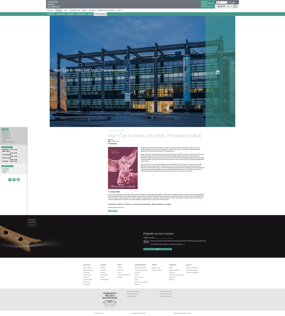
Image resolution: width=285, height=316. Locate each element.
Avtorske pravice (98, 313)
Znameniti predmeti (157, 270)
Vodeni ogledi (104, 275)
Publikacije (172, 272)
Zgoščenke (172, 277)
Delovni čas (120, 270)
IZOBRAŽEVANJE (140, 265)
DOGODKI (103, 265)
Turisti (136, 279)
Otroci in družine (139, 277)
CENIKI (4, 172)
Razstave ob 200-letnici (192, 267)
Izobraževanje (75, 10)
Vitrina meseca (87, 275)
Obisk (65, 10)
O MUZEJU (204, 1)
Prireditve (102, 267)
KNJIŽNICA (204, 5)
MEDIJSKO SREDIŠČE (207, 3)
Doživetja (137, 272)
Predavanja (103, 270)
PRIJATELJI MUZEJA (207, 6)
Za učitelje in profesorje (141, 270)
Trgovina (92, 10)
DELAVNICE (70, 14)
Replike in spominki (174, 270)
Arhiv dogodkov (100, 14)
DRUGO (90, 14)
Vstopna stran (110, 130)
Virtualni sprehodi (87, 279)
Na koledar (112, 211)
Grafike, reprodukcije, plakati (176, 275)
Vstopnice (171, 279)
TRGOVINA (172, 265)
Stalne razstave (87, 267)
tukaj (183, 244)
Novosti (171, 267)
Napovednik (86, 282)
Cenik (119, 272)
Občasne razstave (88, 270)
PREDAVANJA (61, 14)
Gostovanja (86, 272)
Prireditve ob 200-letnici (192, 272)
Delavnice (103, 272)
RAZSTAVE (5, 168)
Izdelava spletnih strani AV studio (182, 313)
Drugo (102, 277)
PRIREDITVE (50, 14)
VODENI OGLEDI (81, 14)
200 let (119, 10)
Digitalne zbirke (156, 267)
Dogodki (58, 10)
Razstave (50, 10)
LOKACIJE (5, 170)
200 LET (188, 265)
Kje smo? (119, 267)
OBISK (119, 265)
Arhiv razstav (86, 284)
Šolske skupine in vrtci (140, 267)
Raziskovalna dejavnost (106, 10)
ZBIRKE (154, 265)
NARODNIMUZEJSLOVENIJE (54, 4)
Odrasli (136, 275)
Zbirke (84, 10)
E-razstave (86, 277)
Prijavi (157, 249)
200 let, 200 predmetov (192, 270)
